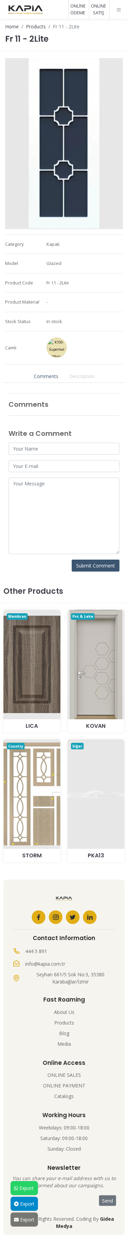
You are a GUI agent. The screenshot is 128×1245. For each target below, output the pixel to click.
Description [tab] (82, 376)
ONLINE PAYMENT (64, 1085)
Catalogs (64, 1096)
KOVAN (95, 726)
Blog (64, 1033)
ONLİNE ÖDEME (78, 9)
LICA (32, 726)
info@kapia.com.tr (45, 964)
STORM (32, 855)
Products (36, 26)
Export (26, 1188)
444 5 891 (36, 951)
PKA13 (96, 855)
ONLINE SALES (64, 1075)
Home (12, 26)
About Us (64, 1012)
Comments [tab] (46, 376)
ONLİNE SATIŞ (98, 9)
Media (64, 1044)
